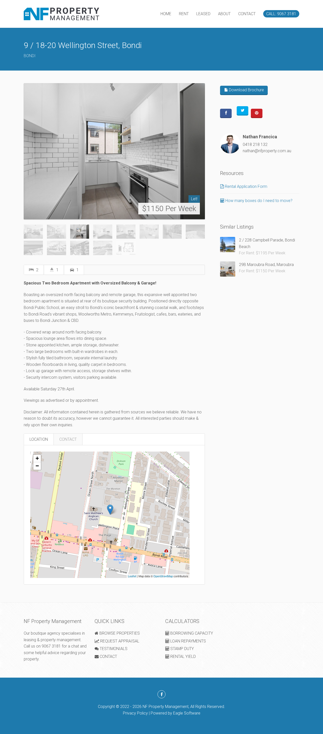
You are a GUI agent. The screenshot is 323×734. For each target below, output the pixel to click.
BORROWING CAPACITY (191, 633)
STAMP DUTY (181, 648)
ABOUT (224, 13)
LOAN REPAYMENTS (187, 641)
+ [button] (37, 458)
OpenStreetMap (163, 576)
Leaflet (132, 576)
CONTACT (247, 13)
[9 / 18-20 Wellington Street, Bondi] (114, 151)
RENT (184, 13)
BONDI (30, 55)
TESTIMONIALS (113, 648)
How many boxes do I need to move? (258, 200)
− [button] (37, 466)
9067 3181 (51, 646)
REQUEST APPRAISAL (119, 641)
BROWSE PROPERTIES (119, 633)
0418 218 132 (255, 144)
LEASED (203, 13)
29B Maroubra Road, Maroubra (266, 264)
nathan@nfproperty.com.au (267, 150)
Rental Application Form (245, 186)
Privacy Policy (135, 713)
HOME (165, 13)
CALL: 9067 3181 (281, 13)
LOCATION (39, 439)
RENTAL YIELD (182, 656)
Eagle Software (186, 713)
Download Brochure (246, 89)
